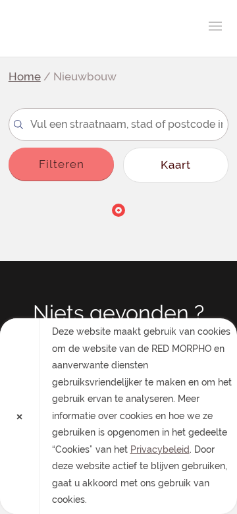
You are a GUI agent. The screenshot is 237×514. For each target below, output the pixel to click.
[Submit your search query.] (18, 124)
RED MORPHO (84, 28)
